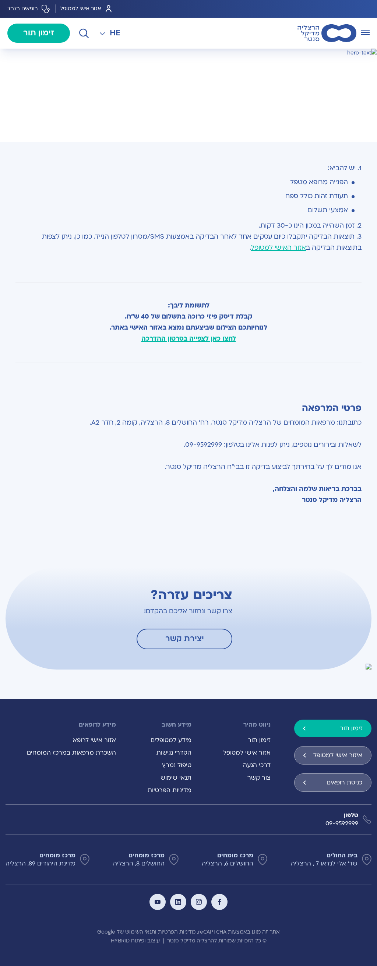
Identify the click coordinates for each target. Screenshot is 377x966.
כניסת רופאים (344, 783)
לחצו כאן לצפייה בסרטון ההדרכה (188, 338)
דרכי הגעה (257, 765)
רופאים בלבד (22, 8)
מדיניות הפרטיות (169, 790)
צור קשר (259, 778)
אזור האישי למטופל (278, 247)
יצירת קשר (184, 638)
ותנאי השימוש (140, 931)
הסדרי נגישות (173, 753)
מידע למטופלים (171, 740)
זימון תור (38, 33)
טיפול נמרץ (176, 765)
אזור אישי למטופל (80, 8)
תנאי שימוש (176, 778)
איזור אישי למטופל (337, 755)
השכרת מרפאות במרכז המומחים (71, 753)
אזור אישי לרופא (94, 740)
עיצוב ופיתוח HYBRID (135, 940)
